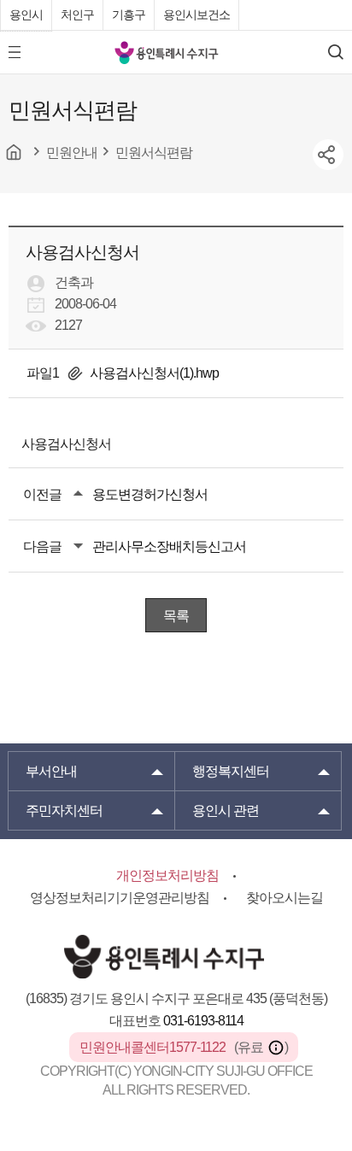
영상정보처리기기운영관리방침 (119, 897)
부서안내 (51, 771)
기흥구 (128, 14)
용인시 (26, 14)
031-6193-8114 (203, 1020)
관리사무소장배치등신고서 (169, 546)
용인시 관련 (225, 810)
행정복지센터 (230, 771)
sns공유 (328, 154)
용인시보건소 (196, 14)
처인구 (77, 14)
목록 (176, 615)
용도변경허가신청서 (150, 494)
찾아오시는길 (284, 897)
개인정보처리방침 (167, 875)
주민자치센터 (64, 810)
